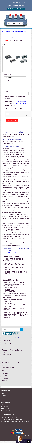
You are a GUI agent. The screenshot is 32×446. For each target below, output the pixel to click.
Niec (3, 370)
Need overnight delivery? (13, 108)
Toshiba (4, 381)
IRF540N (12, 259)
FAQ (2, 397)
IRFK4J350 (23, 272)
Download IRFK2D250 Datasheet (11, 252)
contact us (4, 400)
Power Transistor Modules (17, 40)
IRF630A (6, 259)
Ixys (3, 365)
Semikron (5, 378)
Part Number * (8, 74)
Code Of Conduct (6, 402)
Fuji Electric (6, 355)
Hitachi (4, 357)
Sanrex (4, 375)
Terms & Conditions (6, 410)
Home (3, 31)
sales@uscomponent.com (19, 103)
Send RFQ (10, 8)
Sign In (16, 8)
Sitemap (3, 395)
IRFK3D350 (7, 272)
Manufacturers (10, 31)
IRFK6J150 (6, 273)
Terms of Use (5, 408)
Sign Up (22, 8)
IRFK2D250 (20, 267)
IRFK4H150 (15, 272)
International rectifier (10, 362)
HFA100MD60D (8, 260)
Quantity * (7, 80)
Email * (7, 91)
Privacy (3, 404)
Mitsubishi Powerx (8, 368)
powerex (5, 373)
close (28, 441)
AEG (3, 352)
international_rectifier (21, 31)
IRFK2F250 (6, 269)
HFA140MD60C (21, 259)
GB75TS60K (7, 263)
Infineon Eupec (7, 360)
